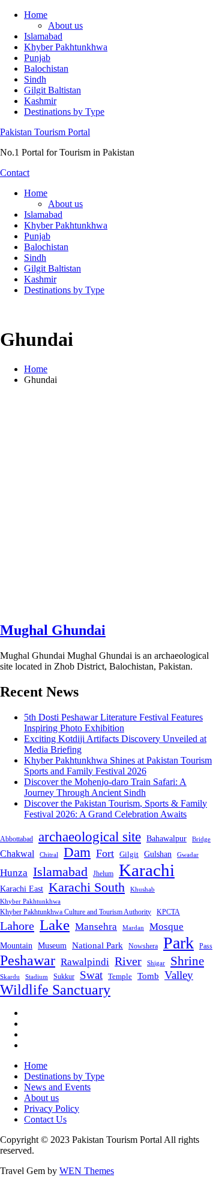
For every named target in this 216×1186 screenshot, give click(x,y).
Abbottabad (16, 839)
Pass (205, 946)
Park (178, 942)
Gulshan (158, 854)
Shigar (156, 962)
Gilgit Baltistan (52, 90)
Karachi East (21, 888)
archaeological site (89, 836)
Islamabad (43, 36)
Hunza (14, 872)
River (128, 961)
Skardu (10, 977)
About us (65, 25)
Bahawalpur (166, 838)
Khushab (142, 889)
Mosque (166, 926)
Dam (77, 852)
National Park (97, 945)
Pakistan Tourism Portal (45, 132)
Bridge (201, 839)
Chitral (49, 854)
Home (35, 15)
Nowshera (143, 946)
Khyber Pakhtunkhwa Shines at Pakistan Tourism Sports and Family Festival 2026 (118, 765)
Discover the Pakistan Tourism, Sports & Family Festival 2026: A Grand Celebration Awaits (115, 808)
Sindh (35, 79)
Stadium (36, 976)
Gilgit (129, 854)
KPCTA (168, 912)
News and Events (57, 1087)
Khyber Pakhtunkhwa (65, 47)
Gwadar (188, 854)
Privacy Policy (51, 1108)
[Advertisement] (108, 502)
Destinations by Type (64, 112)
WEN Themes (86, 1171)
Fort (105, 853)
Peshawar (27, 960)
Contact (14, 173)
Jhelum (103, 873)
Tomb (148, 976)
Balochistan (46, 68)
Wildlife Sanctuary (55, 990)
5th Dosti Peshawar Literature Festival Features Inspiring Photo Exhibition (113, 722)
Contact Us (45, 1119)
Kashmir (40, 101)
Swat (91, 975)
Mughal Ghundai (53, 630)
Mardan (133, 927)
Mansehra (96, 926)
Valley (178, 975)
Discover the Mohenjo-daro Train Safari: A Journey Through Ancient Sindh (105, 787)
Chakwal (17, 854)
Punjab (37, 58)
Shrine (187, 961)
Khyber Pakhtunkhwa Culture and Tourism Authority (75, 912)
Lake (55, 925)
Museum (52, 945)
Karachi (147, 870)
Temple (120, 976)
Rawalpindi (85, 962)
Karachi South (87, 887)
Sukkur (63, 976)
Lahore (17, 925)
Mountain (16, 945)
